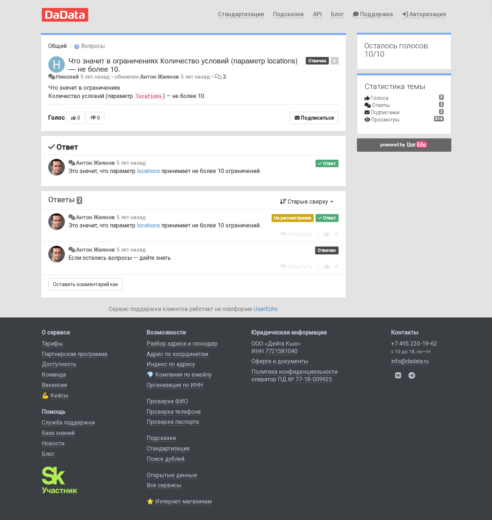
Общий (57, 46)
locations (148, 171)
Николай (67, 77)
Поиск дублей (165, 458)
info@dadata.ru (410, 361)
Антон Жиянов (159, 77)
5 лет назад (131, 163)
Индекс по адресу (171, 364)
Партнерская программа (74, 354)
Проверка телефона (174, 411)
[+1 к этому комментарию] (327, 234)
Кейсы (59, 395)
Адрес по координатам (177, 354)
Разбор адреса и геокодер (182, 343)
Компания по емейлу (183, 374)
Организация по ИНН (175, 385)
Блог (337, 14)
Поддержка (376, 14)
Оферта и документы (279, 361)
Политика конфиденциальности (294, 371)
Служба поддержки (68, 422)
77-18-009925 (313, 379)
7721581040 (281, 351)
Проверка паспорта (173, 421)
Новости (53, 443)
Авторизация (427, 14)
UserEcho (266, 309)
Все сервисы (164, 485)
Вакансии (54, 385)
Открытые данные (172, 475)
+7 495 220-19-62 (414, 343)
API (317, 14)
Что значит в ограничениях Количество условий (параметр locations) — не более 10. (183, 64)
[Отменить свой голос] (336, 234)
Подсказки (288, 14)
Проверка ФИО (167, 401)
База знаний (58, 433)
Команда (54, 374)
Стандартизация (241, 14)
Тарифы (52, 343)
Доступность (59, 364)
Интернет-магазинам (183, 501)
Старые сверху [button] (308, 201)
